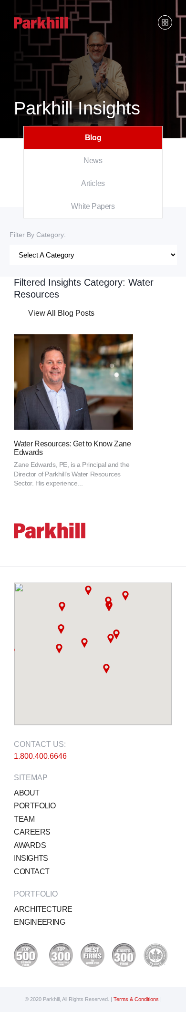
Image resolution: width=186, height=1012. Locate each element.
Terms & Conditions (137, 999)
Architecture (43, 909)
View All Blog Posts (61, 313)
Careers (32, 832)
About (26, 793)
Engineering (39, 922)
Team (24, 819)
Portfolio (34, 806)
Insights (31, 858)
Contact (31, 871)
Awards (30, 845)
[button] (62, 606)
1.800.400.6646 (40, 756)
